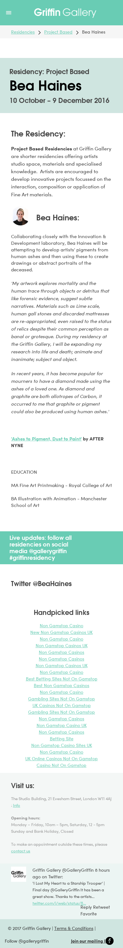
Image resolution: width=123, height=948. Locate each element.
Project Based (58, 32)
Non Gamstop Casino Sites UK (61, 745)
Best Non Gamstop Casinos (61, 685)
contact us (20, 850)
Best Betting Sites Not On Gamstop (61, 678)
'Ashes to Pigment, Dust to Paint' (46, 438)
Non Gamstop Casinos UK (62, 645)
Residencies (23, 32)
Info (16, 805)
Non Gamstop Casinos (61, 652)
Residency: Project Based (49, 71)
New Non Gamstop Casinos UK (61, 632)
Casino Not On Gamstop (61, 765)
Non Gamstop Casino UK (62, 725)
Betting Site (61, 738)
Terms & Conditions (73, 928)
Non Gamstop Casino (61, 625)
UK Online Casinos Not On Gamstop (61, 758)
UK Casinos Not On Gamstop (61, 705)
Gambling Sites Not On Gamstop (61, 698)
